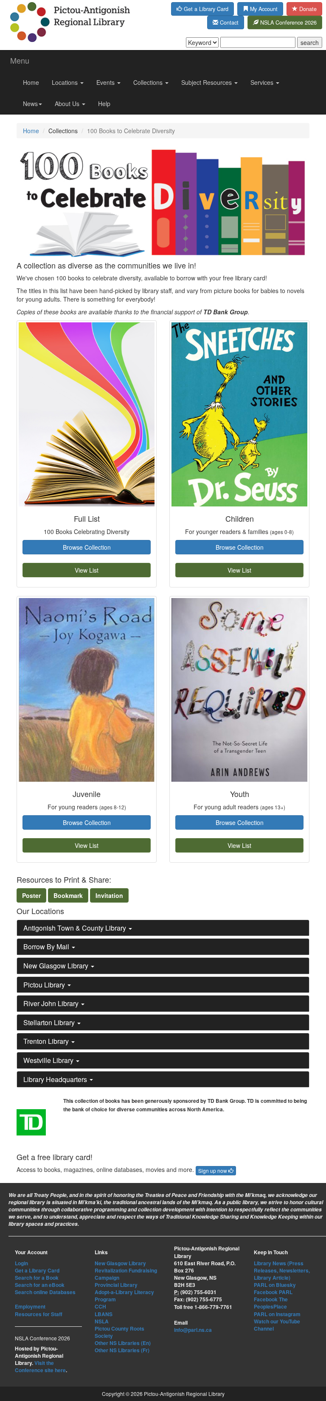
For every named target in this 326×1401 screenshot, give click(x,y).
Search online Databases (45, 1292)
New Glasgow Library (56, 965)
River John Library (51, 1003)
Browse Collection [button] (87, 547)
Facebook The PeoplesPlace (271, 1302)
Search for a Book (37, 1277)
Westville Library (49, 1060)
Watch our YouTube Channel (277, 1324)
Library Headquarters (56, 1079)
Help (104, 103)
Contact (228, 22)
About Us (68, 103)
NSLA (102, 1321)
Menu (19, 60)
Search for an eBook (40, 1285)
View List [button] (86, 570)
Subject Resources (207, 82)
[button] (31, 895)
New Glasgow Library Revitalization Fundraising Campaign (126, 1270)
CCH (100, 1306)
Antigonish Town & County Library (75, 928)
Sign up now (213, 1170)
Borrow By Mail (47, 946)
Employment (30, 1306)
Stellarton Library (49, 1022)
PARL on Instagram (277, 1314)
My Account (263, 9)
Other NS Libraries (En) (123, 1343)
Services (262, 82)
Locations (65, 82)
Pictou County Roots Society (119, 1332)
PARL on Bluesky (275, 1285)
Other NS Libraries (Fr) (122, 1350)
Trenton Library (46, 1041)
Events (106, 82)
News (30, 103)
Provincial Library (116, 1285)
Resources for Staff (38, 1314)
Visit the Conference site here (40, 1366)
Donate (307, 9)
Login (21, 1263)
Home (31, 82)
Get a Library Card (205, 9)
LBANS (103, 1314)
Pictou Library (45, 985)
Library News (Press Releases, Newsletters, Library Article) (282, 1270)
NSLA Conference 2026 (288, 22)
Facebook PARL (273, 1292)
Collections (148, 82)
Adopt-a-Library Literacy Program (124, 1295)
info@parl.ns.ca (193, 1330)
